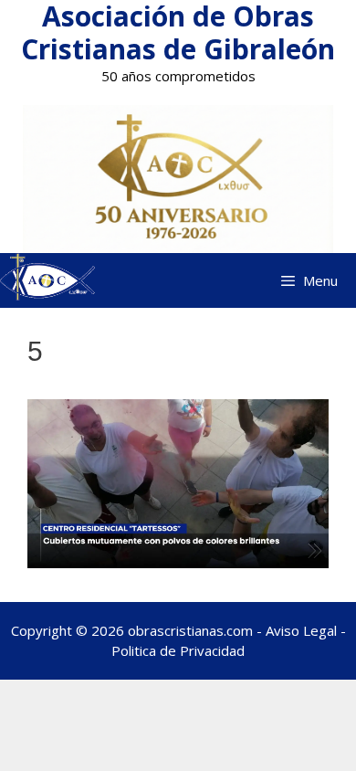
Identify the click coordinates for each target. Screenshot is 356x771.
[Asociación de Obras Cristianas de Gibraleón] (47, 279)
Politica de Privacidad (178, 650)
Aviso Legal (301, 630)
